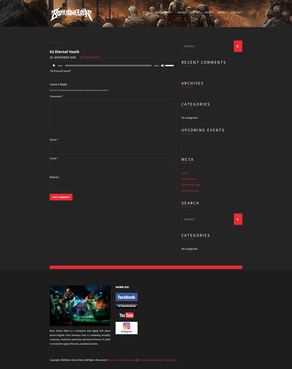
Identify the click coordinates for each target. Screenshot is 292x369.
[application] (113, 65)
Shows (181, 12)
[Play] (54, 65)
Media (194, 12)
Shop (207, 12)
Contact (236, 12)
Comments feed (190, 184)
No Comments (90, 57)
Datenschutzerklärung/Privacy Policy (157, 360)
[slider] (170, 65)
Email (54, 158)
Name (54, 139)
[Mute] (162, 65)
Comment (56, 96)
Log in (185, 173)
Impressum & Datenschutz (122, 360)
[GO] (238, 46)
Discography (162, 12)
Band (221, 12)
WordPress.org (190, 190)
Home (146, 12)
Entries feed (188, 178)
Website (54, 177)
